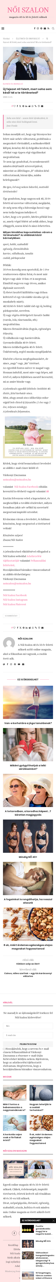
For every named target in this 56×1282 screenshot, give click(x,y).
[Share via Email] (42, 106)
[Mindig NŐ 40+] (28, 836)
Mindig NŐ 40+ (28, 857)
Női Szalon (25, 638)
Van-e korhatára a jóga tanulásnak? (28, 723)
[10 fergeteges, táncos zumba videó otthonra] (28, 1275)
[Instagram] (38, 28)
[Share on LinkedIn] (26, 106)
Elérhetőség (20, 1249)
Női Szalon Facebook (26, 486)
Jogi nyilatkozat (14, 1261)
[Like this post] (14, 106)
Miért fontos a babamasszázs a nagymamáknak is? (14, 1107)
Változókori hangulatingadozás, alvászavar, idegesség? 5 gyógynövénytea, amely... (45, 1259)
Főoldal (6, 38)
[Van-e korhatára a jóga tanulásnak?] (28, 702)
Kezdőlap (13, 1245)
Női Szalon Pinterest (14, 604)
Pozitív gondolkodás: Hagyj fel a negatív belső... (44, 1230)
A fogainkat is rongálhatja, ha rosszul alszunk (28, 901)
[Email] (45, 28)
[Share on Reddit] (29, 106)
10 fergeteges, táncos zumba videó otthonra (44, 1275)
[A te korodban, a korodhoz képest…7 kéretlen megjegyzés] (28, 790)
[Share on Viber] (39, 106)
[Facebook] (34, 28)
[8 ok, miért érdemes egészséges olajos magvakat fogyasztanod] (28, 924)
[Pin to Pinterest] (23, 106)
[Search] (53, 28)
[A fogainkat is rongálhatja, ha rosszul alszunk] (28, 878)
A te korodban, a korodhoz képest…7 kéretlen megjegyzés (28, 813)
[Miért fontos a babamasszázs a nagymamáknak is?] (14, 1093)
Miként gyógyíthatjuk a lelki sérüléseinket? (28, 767)
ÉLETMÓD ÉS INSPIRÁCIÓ (28, 38)
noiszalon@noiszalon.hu (17, 479)
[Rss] (48, 28)
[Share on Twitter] (20, 106)
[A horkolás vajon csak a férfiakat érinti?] (14, 1123)
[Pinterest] (41, 28)
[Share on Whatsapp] (32, 106)
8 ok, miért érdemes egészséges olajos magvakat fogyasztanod (28, 946)
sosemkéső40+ (11, 616)
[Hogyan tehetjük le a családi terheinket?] (41, 1093)
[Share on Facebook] (17, 106)
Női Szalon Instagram (15, 599)
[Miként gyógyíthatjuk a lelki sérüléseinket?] (28, 744)
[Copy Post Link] (36, 106)
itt (47, 491)
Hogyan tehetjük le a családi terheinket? (40, 1107)
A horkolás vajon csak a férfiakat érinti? (12, 1137)
